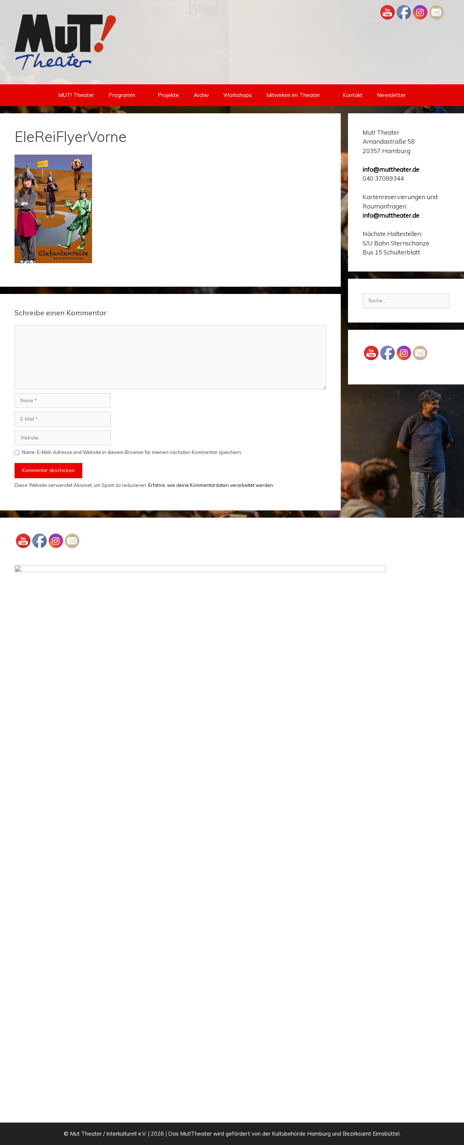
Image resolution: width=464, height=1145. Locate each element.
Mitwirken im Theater (293, 95)
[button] (142, 95)
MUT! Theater (76, 95)
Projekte (168, 95)
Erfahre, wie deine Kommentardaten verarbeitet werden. (211, 485)
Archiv (201, 95)
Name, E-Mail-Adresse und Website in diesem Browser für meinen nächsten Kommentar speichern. (132, 452)
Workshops (237, 95)
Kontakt (352, 95)
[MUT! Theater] (65, 42)
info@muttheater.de (390, 169)
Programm (121, 95)
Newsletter (391, 95)
